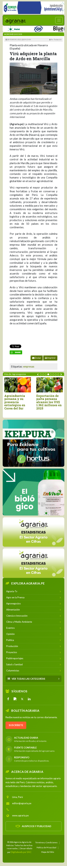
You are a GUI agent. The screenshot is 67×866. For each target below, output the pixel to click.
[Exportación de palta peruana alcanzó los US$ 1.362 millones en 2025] (49, 384)
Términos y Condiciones (46, 842)
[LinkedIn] (29, 699)
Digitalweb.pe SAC (21, 851)
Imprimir (51, 358)
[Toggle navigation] (59, 20)
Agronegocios (13, 34)
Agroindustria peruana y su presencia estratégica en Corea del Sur (14, 402)
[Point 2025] (33, 492)
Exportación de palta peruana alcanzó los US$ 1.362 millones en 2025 (49, 402)
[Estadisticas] (33, 532)
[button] (40, 374)
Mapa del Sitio (47, 852)
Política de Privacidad (46, 847)
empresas (28, 366)
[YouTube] (15, 699)
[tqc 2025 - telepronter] (31, 28)
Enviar (37, 358)
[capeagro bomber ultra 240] (33, 7)
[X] (22, 699)
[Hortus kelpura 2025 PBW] (33, 443)
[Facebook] (8, 699)
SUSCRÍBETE (16, 725)
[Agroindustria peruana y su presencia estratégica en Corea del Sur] (17, 384)
